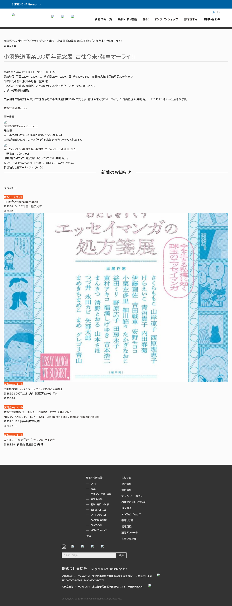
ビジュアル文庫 (98, 509)
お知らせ (126, 477)
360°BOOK (96, 525)
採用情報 (126, 490)
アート (94, 483)
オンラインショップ (131, 514)
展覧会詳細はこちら (15, 108)
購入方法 (126, 508)
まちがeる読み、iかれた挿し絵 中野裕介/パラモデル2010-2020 (40, 149)
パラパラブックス (99, 530)
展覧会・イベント (13, 197)
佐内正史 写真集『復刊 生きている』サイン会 (29, 439)
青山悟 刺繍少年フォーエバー (21, 126)
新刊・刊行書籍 (94, 477)
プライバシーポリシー (133, 496)
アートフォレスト (99, 514)
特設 (88, 535)
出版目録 (126, 526)
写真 (93, 488)
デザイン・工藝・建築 (101, 494)
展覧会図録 (97, 499)
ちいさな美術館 (99, 520)
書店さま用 (127, 520)
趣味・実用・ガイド (100, 504)
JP (213, 12)
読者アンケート (129, 532)
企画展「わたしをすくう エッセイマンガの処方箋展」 (33, 389)
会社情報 (126, 484)
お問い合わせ (128, 538)
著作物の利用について (133, 502)
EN (218, 12)
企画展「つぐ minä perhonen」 (21, 202)
